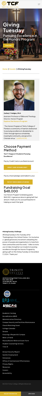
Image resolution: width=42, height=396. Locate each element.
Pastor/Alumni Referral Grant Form (16, 341)
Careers (5, 370)
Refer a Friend (8, 338)
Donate (12, 69)
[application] (21, 217)
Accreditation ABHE (10, 316)
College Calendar (9, 328)
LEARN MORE (21, 138)
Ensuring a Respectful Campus (14, 334)
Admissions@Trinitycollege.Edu (16, 278)
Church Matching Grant (11, 325)
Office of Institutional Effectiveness (16, 361)
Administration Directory (12, 319)
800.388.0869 (8, 280)
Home (5, 69)
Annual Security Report (11, 352)
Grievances (7, 358)
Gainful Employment (10, 355)
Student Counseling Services (13, 344)
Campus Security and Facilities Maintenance (19, 322)
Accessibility (7, 373)
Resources (6, 367)
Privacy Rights (8, 364)
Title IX (5, 347)
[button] (39, 4)
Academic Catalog (9, 313)
